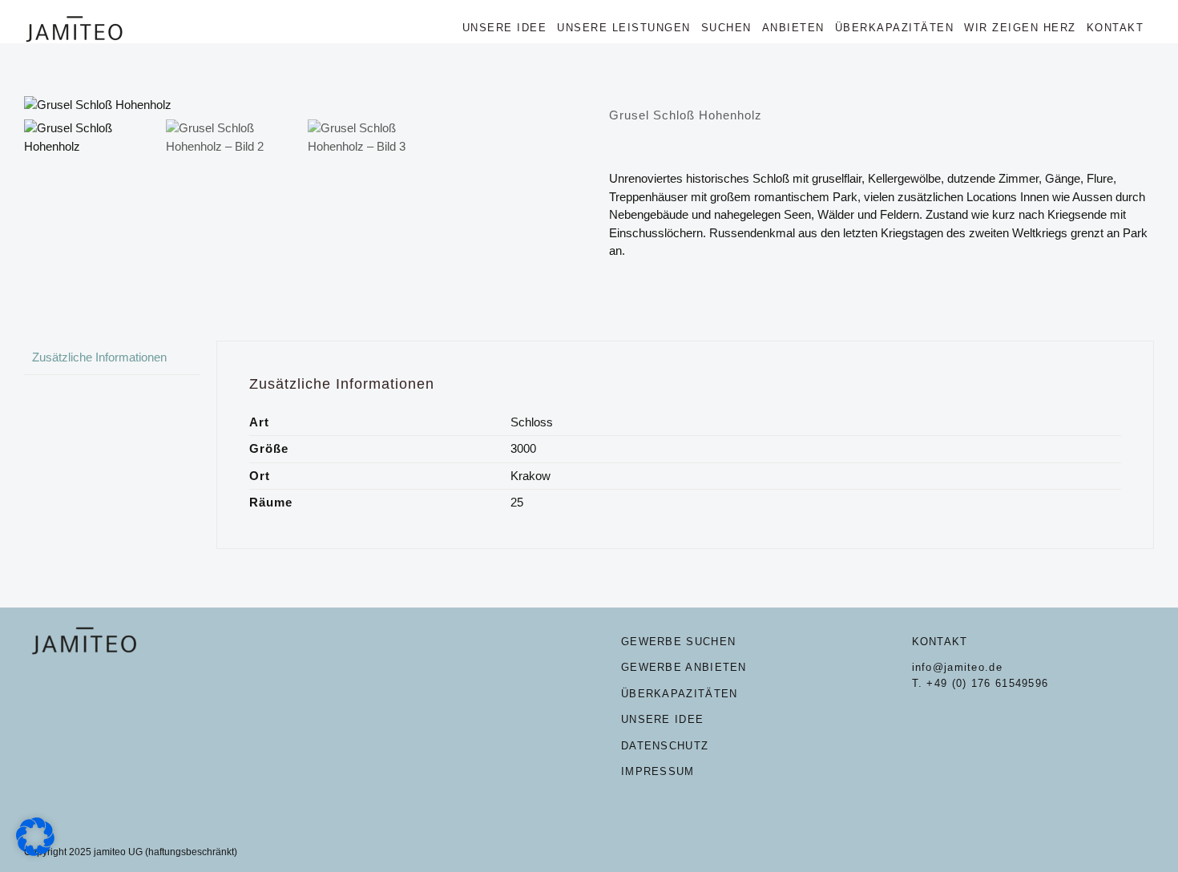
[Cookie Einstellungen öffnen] (35, 851)
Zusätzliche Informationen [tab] (99, 357)
